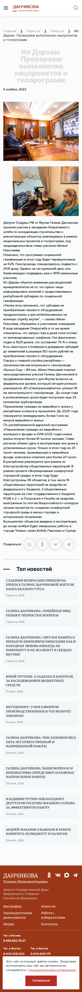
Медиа (8, 924)
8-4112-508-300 (13, 954)
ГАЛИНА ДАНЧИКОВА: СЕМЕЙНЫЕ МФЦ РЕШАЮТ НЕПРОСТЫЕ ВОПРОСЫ (38, 613)
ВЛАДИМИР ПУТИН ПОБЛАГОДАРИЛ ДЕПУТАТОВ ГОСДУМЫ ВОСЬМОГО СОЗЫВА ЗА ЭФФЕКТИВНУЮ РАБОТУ (40, 803)
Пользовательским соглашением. (52, 970)
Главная (9, 31)
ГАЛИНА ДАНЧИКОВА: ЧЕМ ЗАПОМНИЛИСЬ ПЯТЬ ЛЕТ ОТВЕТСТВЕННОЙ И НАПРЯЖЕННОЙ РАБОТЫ (41, 742)
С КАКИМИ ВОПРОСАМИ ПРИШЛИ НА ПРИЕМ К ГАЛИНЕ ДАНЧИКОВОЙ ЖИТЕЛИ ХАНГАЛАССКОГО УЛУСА (40, 585)
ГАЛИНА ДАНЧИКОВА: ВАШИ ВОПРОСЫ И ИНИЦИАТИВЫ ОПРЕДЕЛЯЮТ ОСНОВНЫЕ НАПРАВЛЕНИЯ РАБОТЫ (40, 772)
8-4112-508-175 (41, 954)
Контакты (49, 924)
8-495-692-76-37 (14, 941)
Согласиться (41, 981)
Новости (33, 31)
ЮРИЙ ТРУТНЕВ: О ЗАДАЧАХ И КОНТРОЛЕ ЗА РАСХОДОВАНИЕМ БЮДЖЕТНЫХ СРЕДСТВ (39, 681)
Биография (12, 906)
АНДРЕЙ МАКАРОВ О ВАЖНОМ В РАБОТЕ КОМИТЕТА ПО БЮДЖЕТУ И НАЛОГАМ (38, 832)
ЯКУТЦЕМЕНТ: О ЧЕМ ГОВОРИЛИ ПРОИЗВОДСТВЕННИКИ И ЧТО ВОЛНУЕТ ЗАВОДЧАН (38, 711)
